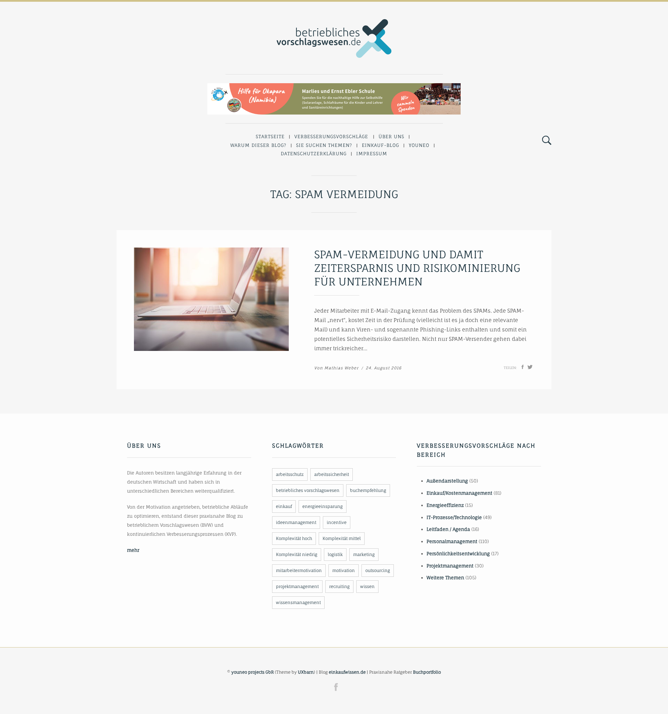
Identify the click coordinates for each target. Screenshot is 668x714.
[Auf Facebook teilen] (523, 366)
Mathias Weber (341, 368)
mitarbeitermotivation (299, 570)
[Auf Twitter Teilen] (530, 366)
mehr (133, 550)
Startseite (270, 136)
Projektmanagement (450, 565)
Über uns (391, 136)
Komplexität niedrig (296, 554)
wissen (367, 586)
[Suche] (546, 140)
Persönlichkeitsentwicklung (458, 553)
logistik (335, 554)
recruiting (339, 586)
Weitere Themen (445, 577)
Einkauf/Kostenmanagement (459, 493)
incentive (337, 522)
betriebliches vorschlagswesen (308, 490)
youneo (419, 145)
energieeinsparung (322, 506)
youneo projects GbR (252, 672)
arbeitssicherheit (331, 474)
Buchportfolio (427, 672)
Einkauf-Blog (380, 145)
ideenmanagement (296, 522)
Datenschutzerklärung (314, 153)
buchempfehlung (368, 490)
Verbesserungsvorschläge (331, 136)
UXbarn (306, 672)
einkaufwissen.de (347, 672)
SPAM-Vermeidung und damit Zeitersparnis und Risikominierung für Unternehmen (417, 268)
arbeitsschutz (290, 474)
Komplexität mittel (342, 538)
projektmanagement (297, 586)
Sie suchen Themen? (324, 145)
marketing (364, 554)
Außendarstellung (447, 481)
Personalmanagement (452, 541)
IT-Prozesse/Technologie (454, 517)
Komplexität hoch (294, 538)
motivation (343, 570)
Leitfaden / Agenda (448, 529)
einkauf (284, 506)
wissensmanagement (298, 602)
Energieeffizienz (445, 505)
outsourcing (377, 570)
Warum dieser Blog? (258, 145)
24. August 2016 (383, 368)
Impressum (371, 153)
